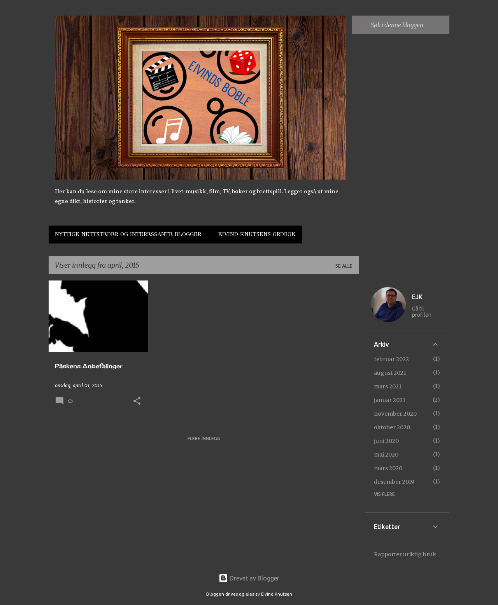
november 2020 (395, 413)
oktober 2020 (392, 427)
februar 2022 (391, 359)
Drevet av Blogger (253, 578)
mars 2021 (388, 386)
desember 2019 (394, 481)
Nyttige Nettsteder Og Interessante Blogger (128, 234)
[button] (137, 401)
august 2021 (390, 372)
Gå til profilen (421, 311)
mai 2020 (386, 454)
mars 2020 (388, 468)
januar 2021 (389, 400)
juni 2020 (386, 440)
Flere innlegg (204, 438)
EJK (417, 296)
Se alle (343, 265)
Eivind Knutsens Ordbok (257, 234)
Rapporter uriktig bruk (405, 554)
